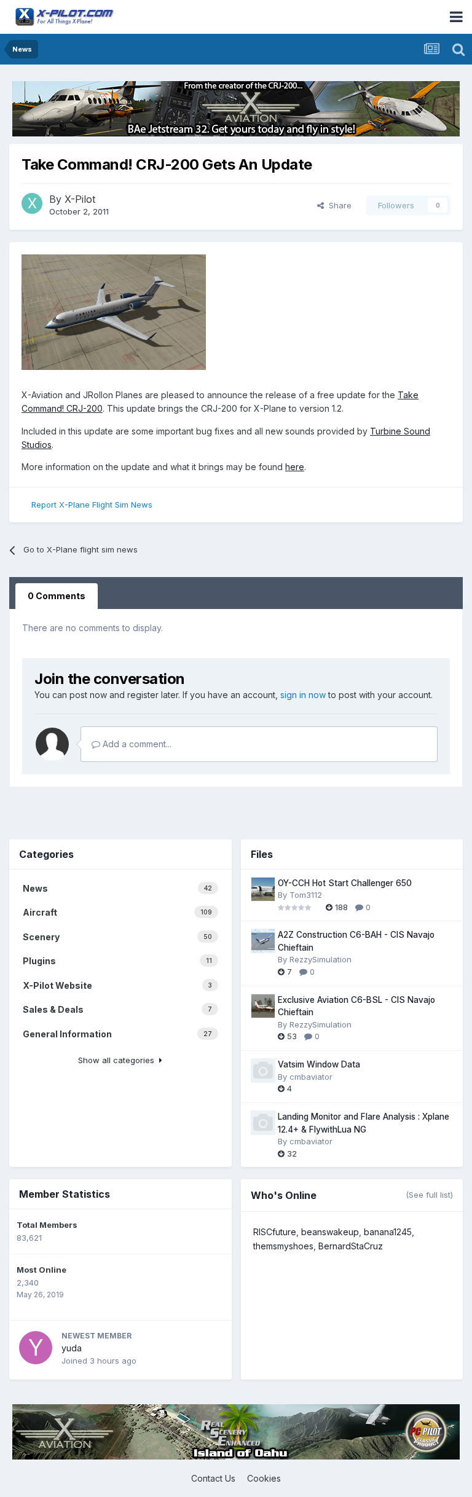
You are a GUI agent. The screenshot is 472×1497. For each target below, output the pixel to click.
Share (338, 205)
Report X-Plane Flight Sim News (91, 504)
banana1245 (388, 1232)
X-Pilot (80, 199)
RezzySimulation (320, 959)
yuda (71, 1348)
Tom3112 (305, 895)
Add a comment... (135, 744)
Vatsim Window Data (319, 1064)
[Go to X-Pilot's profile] (32, 203)
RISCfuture (274, 1232)
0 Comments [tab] (56, 596)
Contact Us (213, 1478)
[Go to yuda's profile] (35, 1347)
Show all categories (118, 1060)
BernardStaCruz (350, 1246)
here (294, 467)
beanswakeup (330, 1232)
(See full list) (429, 1195)
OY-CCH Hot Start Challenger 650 (345, 883)
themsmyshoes (283, 1246)
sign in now (303, 695)
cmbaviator (310, 1077)
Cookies (264, 1478)
